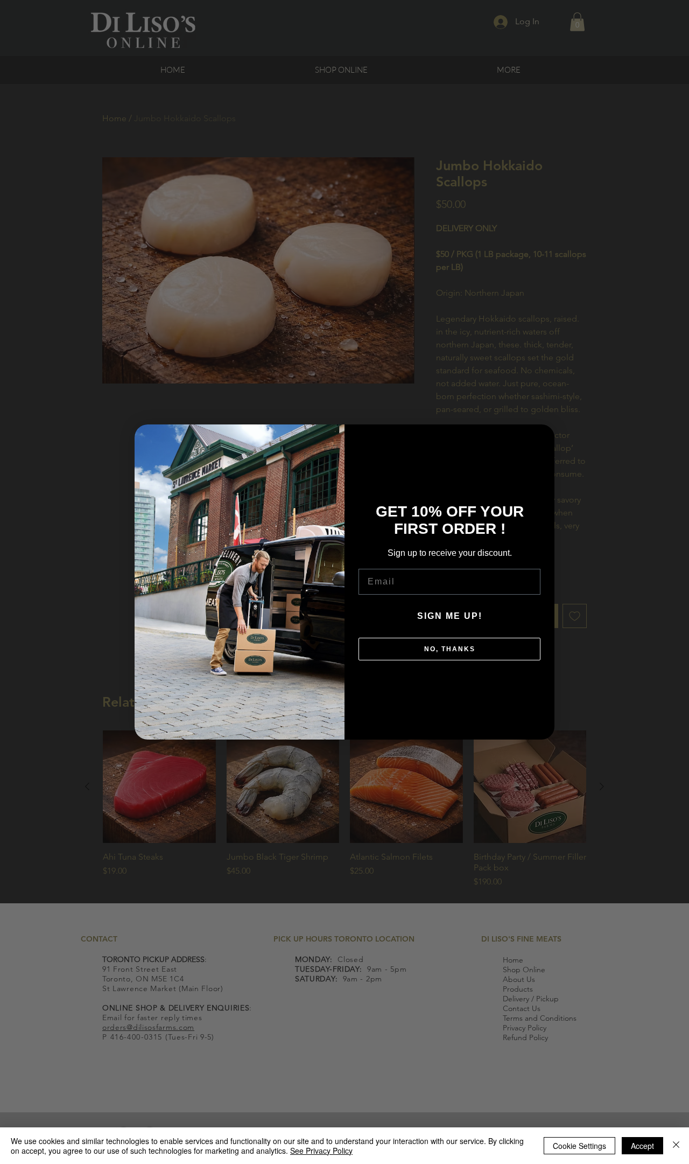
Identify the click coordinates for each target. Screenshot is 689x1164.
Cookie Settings (579, 1145)
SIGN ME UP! (449, 616)
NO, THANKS (449, 649)
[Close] (676, 1145)
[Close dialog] (541, 438)
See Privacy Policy (321, 1150)
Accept (642, 1145)
